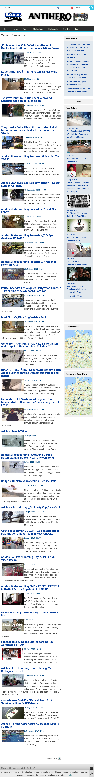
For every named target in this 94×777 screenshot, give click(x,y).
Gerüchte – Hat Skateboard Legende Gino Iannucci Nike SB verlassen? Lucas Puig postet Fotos (30, 402)
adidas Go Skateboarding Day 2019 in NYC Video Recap (28, 558)
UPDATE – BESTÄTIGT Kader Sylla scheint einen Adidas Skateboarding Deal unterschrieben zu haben (31, 373)
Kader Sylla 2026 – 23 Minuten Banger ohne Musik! (29, 73)
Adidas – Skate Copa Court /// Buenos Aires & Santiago (30, 725)
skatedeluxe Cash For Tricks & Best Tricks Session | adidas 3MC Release (27, 701)
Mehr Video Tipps (74, 296)
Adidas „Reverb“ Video (14, 431)
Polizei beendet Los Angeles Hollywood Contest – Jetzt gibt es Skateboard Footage (31, 289)
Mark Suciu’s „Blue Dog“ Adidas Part (23, 317)
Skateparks (53, 29)
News (15, 29)
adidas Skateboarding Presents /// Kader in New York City (28, 263)
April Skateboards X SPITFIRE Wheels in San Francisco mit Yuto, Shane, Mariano (78, 47)
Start (6, 29)
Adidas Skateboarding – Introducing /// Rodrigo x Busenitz (26, 669)
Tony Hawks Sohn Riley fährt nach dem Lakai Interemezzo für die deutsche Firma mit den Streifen (29, 130)
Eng (76, 29)
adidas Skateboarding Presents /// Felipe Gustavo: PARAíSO (27, 236)
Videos (25, 29)
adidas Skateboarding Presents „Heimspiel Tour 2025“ (31, 157)
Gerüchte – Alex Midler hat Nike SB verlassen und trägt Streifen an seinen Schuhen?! (29, 345)
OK (70, 775)
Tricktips (66, 29)
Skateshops (38, 29)
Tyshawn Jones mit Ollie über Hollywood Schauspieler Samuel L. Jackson (26, 99)
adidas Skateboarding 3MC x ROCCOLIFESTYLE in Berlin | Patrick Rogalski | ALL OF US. (30, 587)
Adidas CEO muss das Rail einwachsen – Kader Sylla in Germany (30, 184)
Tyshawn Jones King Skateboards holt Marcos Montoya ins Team (76, 289)
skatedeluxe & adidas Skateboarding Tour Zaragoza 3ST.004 (27, 643)
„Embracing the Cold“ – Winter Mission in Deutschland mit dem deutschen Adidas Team (30, 46)
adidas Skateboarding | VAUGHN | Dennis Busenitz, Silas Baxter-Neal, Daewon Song (27, 456)
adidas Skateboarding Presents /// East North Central (30, 210)
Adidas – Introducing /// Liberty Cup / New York (31, 507)
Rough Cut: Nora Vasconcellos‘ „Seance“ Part (29, 481)
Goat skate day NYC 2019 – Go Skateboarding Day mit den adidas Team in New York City (30, 532)
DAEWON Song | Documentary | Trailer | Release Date (30, 614)
